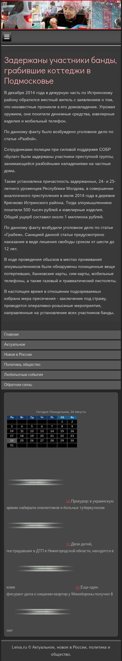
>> (68, 501)
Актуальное (14, 344)
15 (62, 431)
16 (72, 431)
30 (72, 440)
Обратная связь (18, 385)
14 (52, 431)
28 (52, 440)
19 (32, 435)
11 (22, 431)
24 (12, 440)
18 (22, 435)
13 (42, 431)
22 (62, 435)
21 (52, 435)
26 (32, 440)
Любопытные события (23, 374)
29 (62, 440)
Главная (11, 334)
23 (72, 435)
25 (22, 440)
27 (42, 440)
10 (12, 431)
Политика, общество (22, 364)
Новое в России (18, 354)
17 (12, 435)
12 (32, 431)
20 (42, 435)
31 (12, 445)
